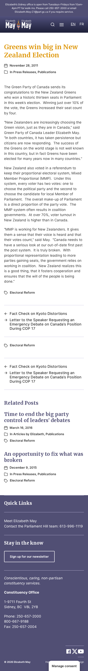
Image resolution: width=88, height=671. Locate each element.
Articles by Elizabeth (28, 434)
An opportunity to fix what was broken (43, 457)
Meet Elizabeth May (20, 521)
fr (82, 24)
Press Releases (24, 72)
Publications (47, 72)
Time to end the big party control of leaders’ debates (37, 417)
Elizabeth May (22, 661)
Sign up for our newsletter (29, 556)
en (73, 24)
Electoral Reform (22, 292)
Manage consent (64, 666)
